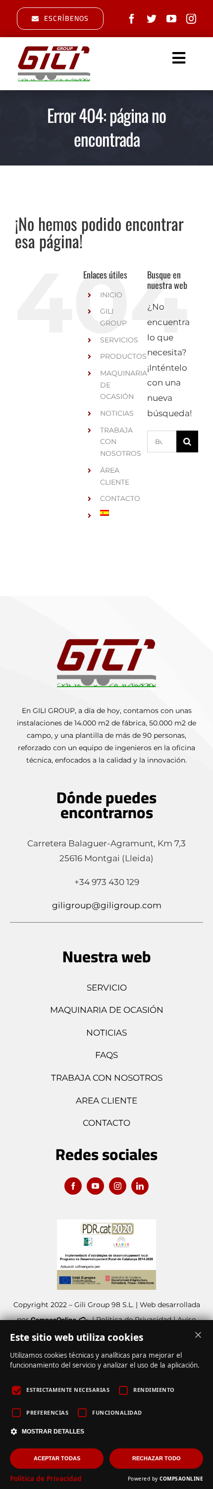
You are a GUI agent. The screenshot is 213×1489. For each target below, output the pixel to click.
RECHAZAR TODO (156, 1458)
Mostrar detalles (53, 1431)
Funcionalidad (117, 1412)
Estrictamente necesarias (67, 1389)
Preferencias (47, 1412)
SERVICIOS (119, 339)
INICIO (111, 294)
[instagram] (191, 19)
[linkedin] (140, 1186)
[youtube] (171, 19)
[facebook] (132, 19)
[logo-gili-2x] (54, 49)
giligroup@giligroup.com (106, 905)
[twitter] (152, 19)
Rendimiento (154, 1389)
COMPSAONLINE (181, 1478)
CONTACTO (120, 498)
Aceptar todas (57, 1458)
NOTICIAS (117, 413)
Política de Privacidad (46, 1478)
